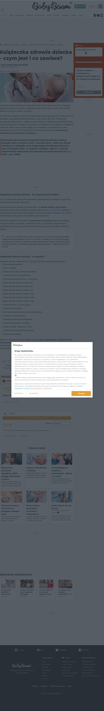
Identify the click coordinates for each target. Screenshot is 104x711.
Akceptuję (81, 393)
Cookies (26, 388)
